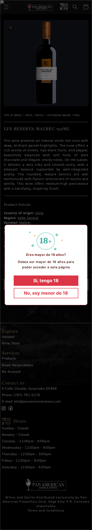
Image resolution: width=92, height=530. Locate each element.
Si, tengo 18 (46, 280)
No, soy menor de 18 (46, 293)
